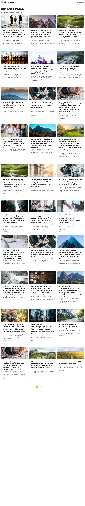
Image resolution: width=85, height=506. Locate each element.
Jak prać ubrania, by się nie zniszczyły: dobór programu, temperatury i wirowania (68, 326)
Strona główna (80, 2)
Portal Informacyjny (8, 2)
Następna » (45, 386)
